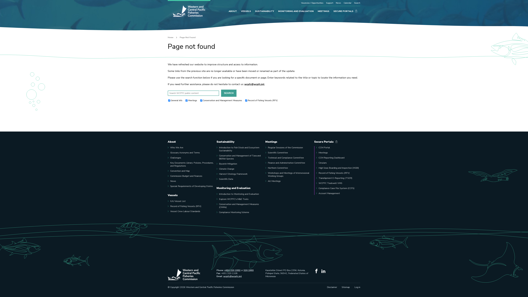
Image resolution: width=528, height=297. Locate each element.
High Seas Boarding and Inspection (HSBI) (339, 167)
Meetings (192, 100)
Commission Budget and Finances (186, 176)
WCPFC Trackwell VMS (330, 183)
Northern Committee (278, 167)
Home (170, 37)
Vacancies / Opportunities (312, 3)
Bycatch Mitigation (228, 163)
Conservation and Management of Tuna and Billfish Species (240, 157)
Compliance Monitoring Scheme (234, 212)
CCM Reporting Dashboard (331, 157)
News (338, 3)
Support (329, 3)
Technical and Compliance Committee (286, 157)
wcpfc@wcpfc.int (254, 84)
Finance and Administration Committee (286, 162)
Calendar (347, 3)
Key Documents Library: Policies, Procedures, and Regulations (192, 164)
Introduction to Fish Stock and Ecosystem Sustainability (239, 149)
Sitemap (346, 287)
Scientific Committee (278, 152)
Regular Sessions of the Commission (285, 147)
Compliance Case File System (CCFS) (336, 188)
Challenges (175, 157)
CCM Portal (324, 147)
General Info (176, 100)
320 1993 (249, 270)
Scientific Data (226, 179)
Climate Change (226, 168)
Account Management (329, 193)
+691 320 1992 (232, 270)
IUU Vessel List (178, 201)
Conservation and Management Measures (222, 100)
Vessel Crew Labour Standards (185, 211)
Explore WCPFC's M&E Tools (233, 199)
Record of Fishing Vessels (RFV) (263, 100)
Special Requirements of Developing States (191, 186)
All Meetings (274, 181)
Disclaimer (332, 287)
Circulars (323, 162)
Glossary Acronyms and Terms (185, 152)
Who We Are (176, 147)
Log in (357, 287)
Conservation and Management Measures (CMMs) (239, 206)
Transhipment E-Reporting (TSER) (335, 178)
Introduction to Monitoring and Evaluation (239, 194)
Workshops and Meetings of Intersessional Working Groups (288, 175)
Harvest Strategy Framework (233, 174)
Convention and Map (180, 170)
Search (357, 3)
